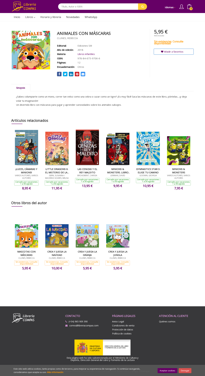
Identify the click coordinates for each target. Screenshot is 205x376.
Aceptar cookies (167, 370)
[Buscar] (142, 6)
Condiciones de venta (123, 325)
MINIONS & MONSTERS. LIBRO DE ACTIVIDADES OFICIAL (117, 170)
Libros (29, 17)
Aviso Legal (118, 321)
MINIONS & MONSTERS (178, 170)
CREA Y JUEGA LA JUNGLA (117, 253)
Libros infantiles (86, 54)
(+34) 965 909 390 (78, 321)
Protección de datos (122, 329)
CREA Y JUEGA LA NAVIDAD (56, 253)
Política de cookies (121, 333)
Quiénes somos (167, 321)
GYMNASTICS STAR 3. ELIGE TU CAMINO (148, 170)
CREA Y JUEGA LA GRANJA (87, 253)
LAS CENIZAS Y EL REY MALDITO (87, 170)
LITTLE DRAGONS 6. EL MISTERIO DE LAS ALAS (57, 170)
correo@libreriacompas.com (83, 325)
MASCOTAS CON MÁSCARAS (26, 253)
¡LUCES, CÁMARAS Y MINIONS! (26, 170)
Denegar (185, 370)
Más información (55, 372)
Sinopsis (20, 87)
